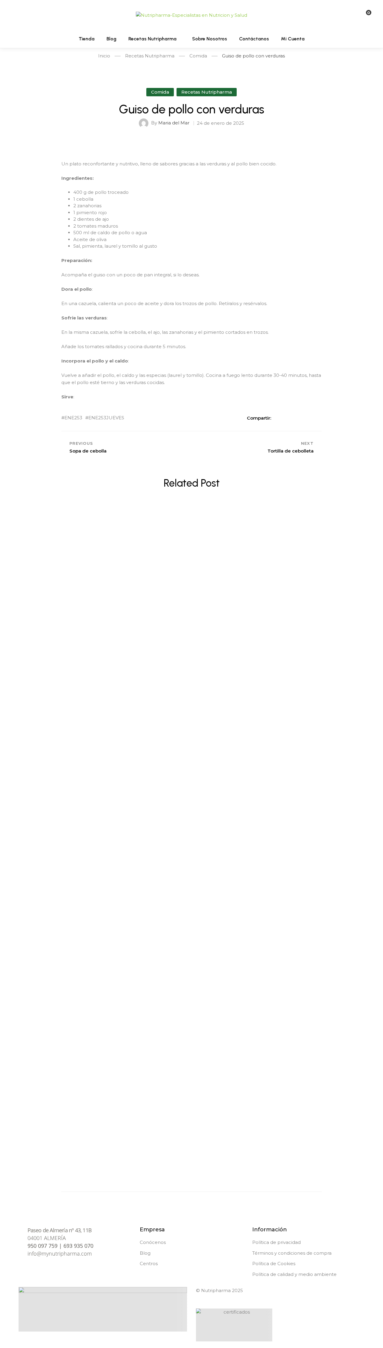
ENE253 (73, 418)
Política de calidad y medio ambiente (294, 1274)
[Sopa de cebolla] (191, 763)
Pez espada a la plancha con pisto (192, 706)
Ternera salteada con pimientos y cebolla (191, 595)
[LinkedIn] (299, 418)
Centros (149, 1263)
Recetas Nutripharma (206, 92)
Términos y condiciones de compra (292, 1253)
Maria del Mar (173, 123)
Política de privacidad (276, 1242)
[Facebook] (279, 418)
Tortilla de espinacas (191, 1040)
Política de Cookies (273, 1263)
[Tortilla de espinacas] (191, 985)
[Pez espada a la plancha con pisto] (191, 652)
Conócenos (153, 1242)
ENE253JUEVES (106, 418)
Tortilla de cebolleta (191, 929)
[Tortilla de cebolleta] (191, 874)
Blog (145, 1253)
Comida (160, 92)
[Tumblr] (309, 418)
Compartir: (259, 418)
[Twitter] (289, 418)
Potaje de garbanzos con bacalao (191, 1151)
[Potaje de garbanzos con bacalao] (191, 1096)
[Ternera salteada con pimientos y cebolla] (191, 541)
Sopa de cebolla (191, 817)
